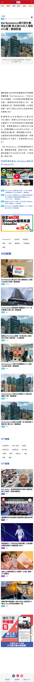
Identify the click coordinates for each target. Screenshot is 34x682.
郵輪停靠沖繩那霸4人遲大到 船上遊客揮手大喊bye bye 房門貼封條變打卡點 (16, 603)
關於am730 (26, 679)
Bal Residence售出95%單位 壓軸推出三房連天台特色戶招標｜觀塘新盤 (16, 281)
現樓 (4, 247)
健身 (25, 453)
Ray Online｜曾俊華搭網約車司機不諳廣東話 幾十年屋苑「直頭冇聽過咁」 (17, 490)
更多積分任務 (26, 664)
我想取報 (17, 679)
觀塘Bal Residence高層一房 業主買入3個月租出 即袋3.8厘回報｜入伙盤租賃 (16, 337)
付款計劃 (17, 239)
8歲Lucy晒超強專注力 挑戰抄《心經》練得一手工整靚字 (17, 573)
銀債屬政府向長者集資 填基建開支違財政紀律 (17, 517)
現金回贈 (25, 239)
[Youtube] (21, 676)
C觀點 (4, 453)
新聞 (3, 520)
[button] (2, 2)
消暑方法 (18, 453)
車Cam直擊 (15, 445)
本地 (3, 494)
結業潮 (24, 445)
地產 (2, 18)
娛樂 (3, 548)
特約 (2, 195)
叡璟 (11, 453)
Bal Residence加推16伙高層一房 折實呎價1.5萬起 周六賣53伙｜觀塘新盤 (17, 423)
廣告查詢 (7, 679)
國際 (3, 606)
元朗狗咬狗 (6, 445)
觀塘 (4, 243)
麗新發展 (17, 243)
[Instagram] (17, 676)
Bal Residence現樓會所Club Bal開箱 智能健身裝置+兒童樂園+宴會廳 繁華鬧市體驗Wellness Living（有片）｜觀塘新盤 (19, 197)
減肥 (4, 457)
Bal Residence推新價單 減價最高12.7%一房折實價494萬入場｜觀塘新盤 (16, 309)
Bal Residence (7, 239)
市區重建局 (26, 243)
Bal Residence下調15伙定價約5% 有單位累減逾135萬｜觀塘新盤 (16, 395)
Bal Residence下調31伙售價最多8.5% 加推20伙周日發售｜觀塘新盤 (16, 365)
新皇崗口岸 (6, 449)
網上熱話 (24, 449)
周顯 (10, 457)
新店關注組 (15, 449)
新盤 (10, 243)
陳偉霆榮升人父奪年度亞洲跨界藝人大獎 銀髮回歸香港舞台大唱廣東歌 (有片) (17, 544)
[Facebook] (13, 676)
